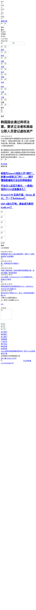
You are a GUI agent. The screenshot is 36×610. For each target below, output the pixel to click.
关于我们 (4, 332)
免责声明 (4, 349)
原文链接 (4, 164)
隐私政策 (4, 346)
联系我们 (4, 334)
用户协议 (4, 344)
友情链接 (4, 339)
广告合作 (4, 341)
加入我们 (4, 337)
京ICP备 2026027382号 (8, 358)
